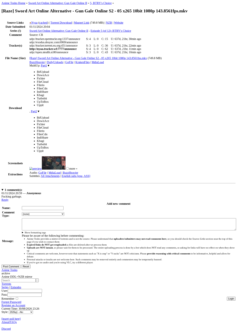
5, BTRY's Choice (101, 3)
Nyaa (33, 22)
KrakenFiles (82, 62)
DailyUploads (55, 62)
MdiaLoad (98, 62)
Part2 (34, 111)
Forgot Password (11, 302)
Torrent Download (61, 22)
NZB (109, 22)
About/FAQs (9, 322)
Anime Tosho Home (13, 3)
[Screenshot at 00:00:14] (35, 168)
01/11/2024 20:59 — (21, 193)
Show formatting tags (35, 232)
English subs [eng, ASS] (76, 176)
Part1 (44, 65)
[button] (67, 168)
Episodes (16, 287)
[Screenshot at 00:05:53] (54, 168)
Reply (5, 199)
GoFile (69, 62)
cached (43, 22)
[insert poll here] (11, 318)
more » (73, 168)
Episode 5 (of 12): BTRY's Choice (111, 30)
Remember (8, 298)
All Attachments (50, 176)
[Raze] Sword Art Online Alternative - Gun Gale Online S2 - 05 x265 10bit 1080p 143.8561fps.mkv (88, 58)
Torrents (6, 283)
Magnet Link (81, 22)
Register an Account (13, 305)
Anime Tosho (9, 270)
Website (118, 22)
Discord (6, 328)
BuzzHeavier (37, 62)
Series (5, 287)
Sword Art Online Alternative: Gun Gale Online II (57, 3)
